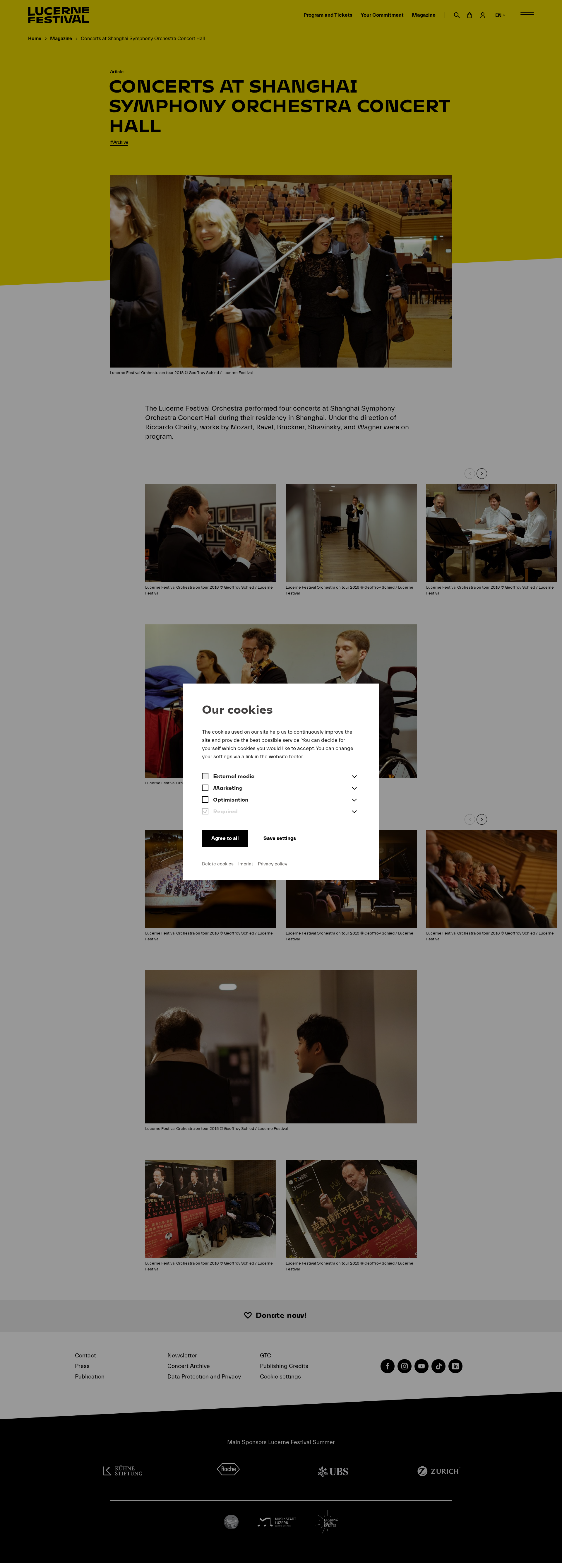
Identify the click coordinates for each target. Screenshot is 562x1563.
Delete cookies (218, 864)
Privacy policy (272, 864)
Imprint (245, 864)
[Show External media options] (354, 777)
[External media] (205, 777)
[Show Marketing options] (354, 789)
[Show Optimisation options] (354, 800)
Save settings (279, 838)
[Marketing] (205, 789)
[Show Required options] (354, 812)
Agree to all (225, 838)
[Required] (205, 812)
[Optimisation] (205, 800)
